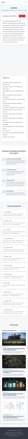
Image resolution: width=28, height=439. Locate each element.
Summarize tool (19, 434)
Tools (21, 16)
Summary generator (13, 435)
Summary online (18, 432)
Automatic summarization (9, 434)
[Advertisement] (14, 60)
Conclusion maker (9, 432)
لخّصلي (3, 2)
